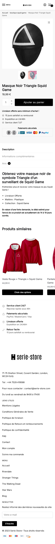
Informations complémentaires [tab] (18, 156)
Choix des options (22, 292)
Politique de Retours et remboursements (22, 424)
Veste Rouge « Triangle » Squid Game (22, 279)
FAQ (4, 436)
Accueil (5, 13)
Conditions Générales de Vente (17, 411)
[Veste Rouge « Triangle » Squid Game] (22, 255)
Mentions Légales (11, 405)
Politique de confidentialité (15, 430)
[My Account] (45, 5)
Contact (6, 442)
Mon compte (8, 448)
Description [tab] (8, 149)
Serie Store (16, 530)
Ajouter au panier (34, 102)
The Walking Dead (11, 484)
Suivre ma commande (13, 454)
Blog (4, 496)
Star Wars (7, 490)
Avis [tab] (6, 163)
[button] (49, 22)
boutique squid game (18, 13)
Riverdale (7, 471)
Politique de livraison (12, 418)
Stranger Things (10, 477)
